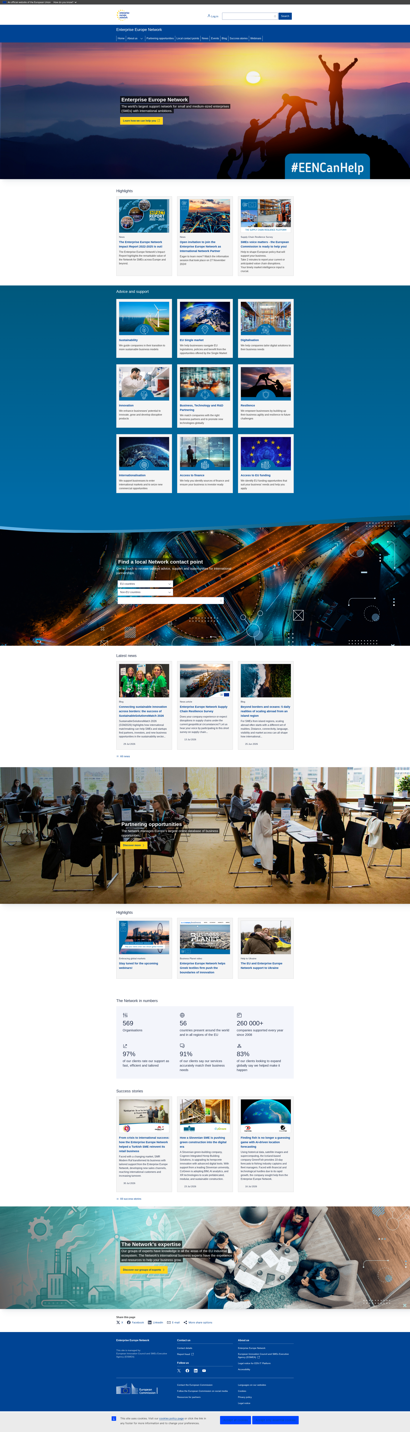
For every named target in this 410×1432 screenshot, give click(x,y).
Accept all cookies (235, 1420)
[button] (120, 1322)
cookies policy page (171, 1418)
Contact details (184, 1348)
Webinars (255, 38)
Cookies (242, 1391)
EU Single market (192, 340)
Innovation (126, 405)
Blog (224, 38)
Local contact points (187, 38)
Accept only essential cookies (275, 1420)
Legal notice (244, 1403)
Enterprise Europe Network (132, 1340)
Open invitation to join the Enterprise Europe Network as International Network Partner (200, 246)
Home (121, 38)
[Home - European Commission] (122, 15)
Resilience (248, 405)
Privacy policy (245, 1397)
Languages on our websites (252, 1385)
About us (132, 38)
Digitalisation (250, 340)
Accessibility (244, 1369)
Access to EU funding (256, 475)
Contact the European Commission (195, 1385)
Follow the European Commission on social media (202, 1391)
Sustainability (128, 340)
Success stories (239, 38)
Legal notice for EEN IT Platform (254, 1363)
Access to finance (192, 475)
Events (215, 38)
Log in (214, 16)
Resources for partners (189, 1397)
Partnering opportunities (160, 38)
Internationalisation (132, 475)
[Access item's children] (141, 38)
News (205, 38)
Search (285, 16)
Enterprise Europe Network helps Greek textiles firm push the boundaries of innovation (202, 968)
